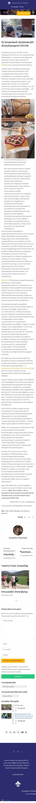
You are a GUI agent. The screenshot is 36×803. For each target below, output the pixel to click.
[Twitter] (29, 517)
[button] (16, 600)
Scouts (11, 511)
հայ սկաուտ (25, 511)
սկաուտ (4, 513)
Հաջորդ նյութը (27, 548)
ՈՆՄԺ (4, 65)
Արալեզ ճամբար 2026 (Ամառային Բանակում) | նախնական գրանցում (23, 716)
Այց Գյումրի (18, 705)
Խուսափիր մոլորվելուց (14, 592)
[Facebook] (25, 517)
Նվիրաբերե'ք (24, 13)
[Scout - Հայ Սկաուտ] (3, 12)
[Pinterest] (33, 517)
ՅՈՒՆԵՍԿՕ (5, 280)
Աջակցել (18, 676)
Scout (6, 511)
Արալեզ (17, 511)
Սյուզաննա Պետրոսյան (18, 538)
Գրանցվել (14, 7)
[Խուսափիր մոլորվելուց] (15, 579)
